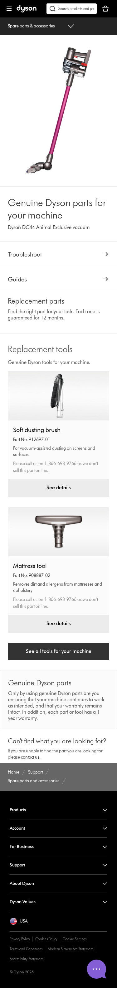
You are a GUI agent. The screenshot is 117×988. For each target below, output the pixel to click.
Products (18, 810)
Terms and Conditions (26, 949)
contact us (30, 757)
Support (17, 865)
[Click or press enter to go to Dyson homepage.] (27, 11)
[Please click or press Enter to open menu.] (9, 9)
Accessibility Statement (26, 959)
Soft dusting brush (37, 430)
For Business (22, 846)
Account (17, 828)
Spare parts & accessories (31, 26)
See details (58, 488)
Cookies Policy (46, 939)
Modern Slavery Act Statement (70, 949)
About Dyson (22, 883)
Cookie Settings (74, 939)
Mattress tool (30, 565)
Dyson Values (23, 901)
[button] (19, 921)
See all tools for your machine (58, 651)
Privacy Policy (20, 939)
